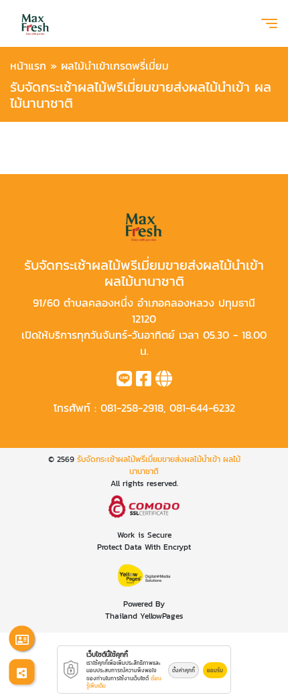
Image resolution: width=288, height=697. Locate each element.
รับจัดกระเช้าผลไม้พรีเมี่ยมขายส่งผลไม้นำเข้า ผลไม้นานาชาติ (158, 465)
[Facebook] (143, 381)
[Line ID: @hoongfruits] (124, 381)
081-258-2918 (131, 408)
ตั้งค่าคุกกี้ (183, 670)
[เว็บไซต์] (163, 381)
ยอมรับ (215, 670)
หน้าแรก (28, 66)
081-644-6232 (202, 408)
